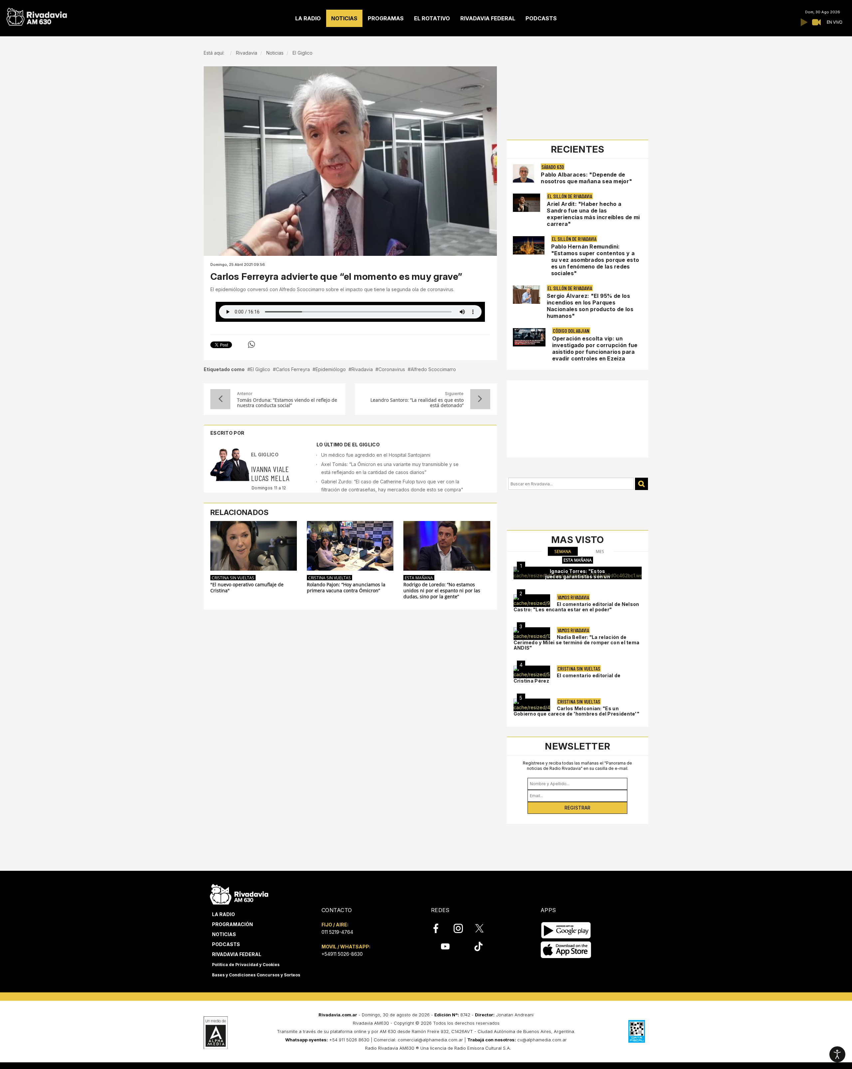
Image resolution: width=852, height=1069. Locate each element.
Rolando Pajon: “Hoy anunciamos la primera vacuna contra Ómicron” (346, 588)
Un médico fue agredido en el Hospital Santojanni (375, 455)
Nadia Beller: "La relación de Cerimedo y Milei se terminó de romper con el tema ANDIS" (577, 642)
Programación (232, 924)
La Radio (223, 914)
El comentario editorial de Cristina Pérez (567, 678)
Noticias (224, 934)
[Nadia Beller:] (532, 633)
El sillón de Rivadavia (569, 196)
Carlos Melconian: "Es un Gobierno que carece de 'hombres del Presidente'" (576, 711)
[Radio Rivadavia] (239, 893)
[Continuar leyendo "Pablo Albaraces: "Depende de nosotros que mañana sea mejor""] (523, 173)
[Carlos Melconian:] (532, 705)
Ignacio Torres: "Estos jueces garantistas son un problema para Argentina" (577, 576)
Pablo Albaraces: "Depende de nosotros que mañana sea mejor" (586, 178)
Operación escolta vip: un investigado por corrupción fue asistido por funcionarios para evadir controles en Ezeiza (595, 348)
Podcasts (226, 944)
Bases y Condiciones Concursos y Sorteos (256, 974)
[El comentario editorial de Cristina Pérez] (532, 672)
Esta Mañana (419, 577)
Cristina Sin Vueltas (233, 577)
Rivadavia (362, 369)
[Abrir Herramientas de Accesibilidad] (837, 1054)
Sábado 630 (552, 167)
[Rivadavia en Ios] (565, 950)
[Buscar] (641, 484)
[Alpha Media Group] (216, 1032)
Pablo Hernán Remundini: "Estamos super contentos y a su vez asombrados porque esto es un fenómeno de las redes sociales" (595, 259)
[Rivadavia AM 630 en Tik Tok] (478, 946)
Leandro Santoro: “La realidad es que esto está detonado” (416, 402)
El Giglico (260, 369)
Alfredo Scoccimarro (433, 369)
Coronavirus (391, 369)
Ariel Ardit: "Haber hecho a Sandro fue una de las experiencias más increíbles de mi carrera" (593, 214)
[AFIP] (636, 1031)
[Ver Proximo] (480, 399)
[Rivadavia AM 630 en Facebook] (439, 928)
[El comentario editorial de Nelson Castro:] (532, 600)
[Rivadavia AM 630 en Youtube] (445, 946)
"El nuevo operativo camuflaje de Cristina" (247, 588)
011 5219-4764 (337, 932)
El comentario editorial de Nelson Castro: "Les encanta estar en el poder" (576, 606)
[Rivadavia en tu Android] (565, 930)
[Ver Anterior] (220, 399)
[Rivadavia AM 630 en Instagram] (462, 928)
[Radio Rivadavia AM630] (36, 15)
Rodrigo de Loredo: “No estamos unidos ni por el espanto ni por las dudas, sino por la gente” (441, 591)
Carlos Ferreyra (293, 369)
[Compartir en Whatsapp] (251, 344)
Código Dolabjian (571, 330)
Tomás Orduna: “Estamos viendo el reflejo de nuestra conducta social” (287, 402)
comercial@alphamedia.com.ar (430, 1039)
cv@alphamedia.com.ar (542, 1039)
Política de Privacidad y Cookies (246, 964)
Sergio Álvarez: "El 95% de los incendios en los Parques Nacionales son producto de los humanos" (590, 305)
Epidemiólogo (331, 369)
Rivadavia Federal (236, 954)
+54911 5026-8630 (342, 954)
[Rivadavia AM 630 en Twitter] (484, 928)
